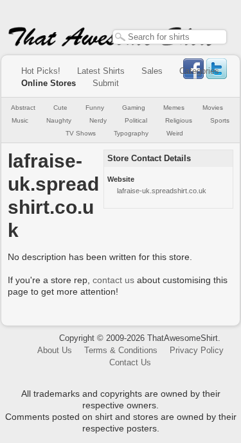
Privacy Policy (197, 350)
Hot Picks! (40, 71)
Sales (152, 71)
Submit (106, 83)
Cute (60, 107)
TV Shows (81, 133)
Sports (219, 120)
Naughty (58, 120)
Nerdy (98, 120)
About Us (54, 350)
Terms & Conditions (120, 350)
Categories (199, 71)
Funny (94, 107)
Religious (178, 120)
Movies (212, 107)
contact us (113, 280)
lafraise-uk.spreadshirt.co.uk (161, 191)
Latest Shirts (101, 71)
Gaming (133, 107)
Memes (173, 107)
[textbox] (169, 37)
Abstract (23, 107)
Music (20, 120)
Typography (131, 133)
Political (136, 120)
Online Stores (48, 83)
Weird (174, 133)
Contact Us (130, 362)
